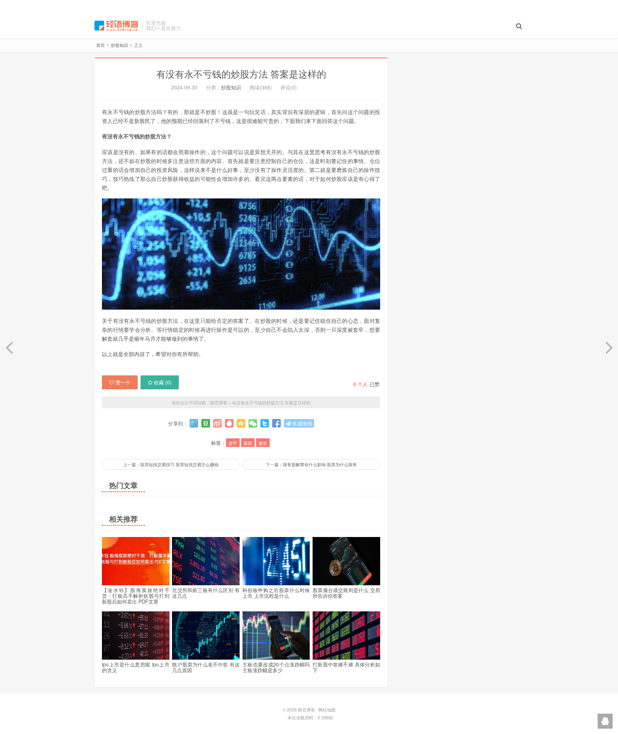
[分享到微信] (253, 423)
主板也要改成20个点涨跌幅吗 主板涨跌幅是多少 (276, 667)
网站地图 (326, 709)
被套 (263, 443)
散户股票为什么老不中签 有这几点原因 (206, 667)
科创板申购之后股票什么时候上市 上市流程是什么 (276, 592)
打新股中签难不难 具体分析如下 (346, 667)
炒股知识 (119, 45)
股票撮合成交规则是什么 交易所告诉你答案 (346, 592)
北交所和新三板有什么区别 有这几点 (206, 592)
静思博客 (116, 25)
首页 (100, 45)
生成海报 (301, 423)
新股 (248, 443)
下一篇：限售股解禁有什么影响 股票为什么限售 (311, 464)
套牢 (233, 443)
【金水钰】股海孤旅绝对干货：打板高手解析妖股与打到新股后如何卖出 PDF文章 (136, 595)
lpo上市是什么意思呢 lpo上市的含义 (136, 667)
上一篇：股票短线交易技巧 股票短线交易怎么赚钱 (171, 464)
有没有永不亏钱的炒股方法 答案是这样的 (241, 73)
